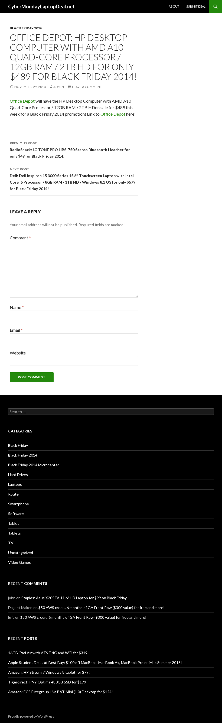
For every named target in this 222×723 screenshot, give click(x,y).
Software (16, 513)
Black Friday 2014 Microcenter (33, 465)
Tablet (13, 523)
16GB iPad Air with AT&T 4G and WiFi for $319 (47, 652)
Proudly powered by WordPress (31, 716)
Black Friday (18, 445)
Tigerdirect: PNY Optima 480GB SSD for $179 (47, 682)
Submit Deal (195, 6)
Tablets (14, 533)
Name (17, 307)
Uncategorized (20, 552)
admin (58, 87)
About (174, 6)
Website (18, 352)
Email (16, 330)
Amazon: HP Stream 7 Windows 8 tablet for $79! (49, 672)
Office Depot (22, 100)
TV (11, 542)
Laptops (15, 484)
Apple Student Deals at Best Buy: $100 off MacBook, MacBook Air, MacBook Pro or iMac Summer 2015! (95, 662)
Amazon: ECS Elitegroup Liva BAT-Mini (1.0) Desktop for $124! (60, 691)
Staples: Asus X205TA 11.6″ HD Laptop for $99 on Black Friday (74, 597)
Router (14, 494)
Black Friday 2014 (26, 28)
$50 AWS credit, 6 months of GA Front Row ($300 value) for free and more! (101, 607)
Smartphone (18, 503)
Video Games (19, 562)
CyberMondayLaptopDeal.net (41, 6)
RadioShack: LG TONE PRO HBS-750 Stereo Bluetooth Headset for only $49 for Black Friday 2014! (70, 149)
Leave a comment (87, 87)
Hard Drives (18, 474)
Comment (20, 237)
